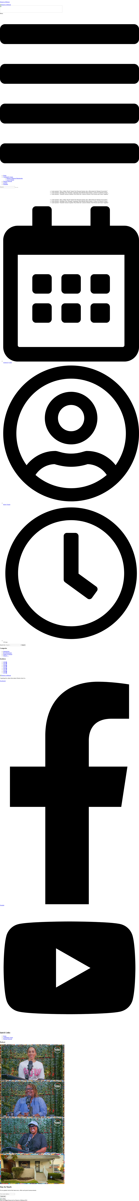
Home (4, 175)
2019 (5, 672)
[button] (69, 93)
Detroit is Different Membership (14, 178)
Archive (5, 182)
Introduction (6, 651)
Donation (5, 184)
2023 (5, 666)
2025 (5, 663)
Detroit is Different (5, 2)
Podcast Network (7, 181)
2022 (5, 668)
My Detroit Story (7, 653)
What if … (6, 655)
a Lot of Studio (10, 180)
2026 (5, 662)
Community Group (8, 177)
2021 (5, 669)
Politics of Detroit (7, 654)
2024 (5, 665)
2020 (5, 671)
